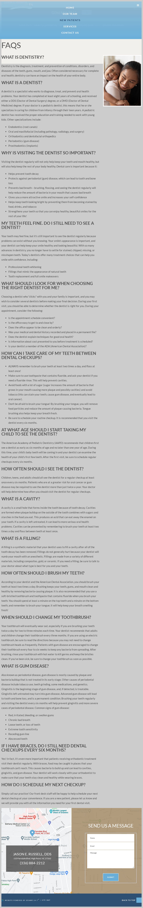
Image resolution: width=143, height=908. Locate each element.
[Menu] (138, 5)
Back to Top (129, 900)
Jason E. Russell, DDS (32, 854)
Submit (110, 877)
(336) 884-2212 (32, 863)
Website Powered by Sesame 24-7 (22, 900)
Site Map (46, 900)
